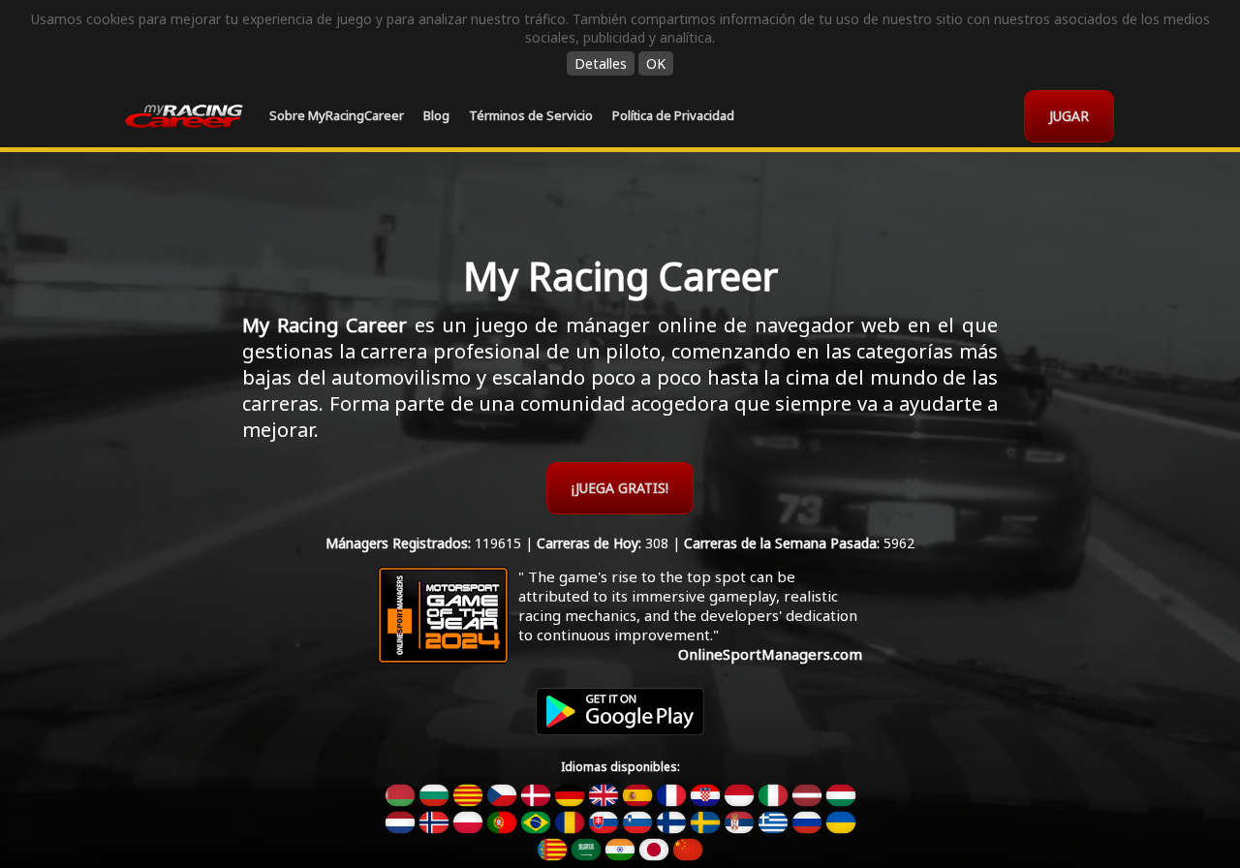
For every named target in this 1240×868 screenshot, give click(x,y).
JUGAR (1069, 116)
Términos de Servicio (531, 115)
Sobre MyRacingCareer (336, 115)
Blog (436, 115)
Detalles (600, 63)
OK (656, 63)
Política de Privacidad (673, 115)
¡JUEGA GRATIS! (620, 488)
